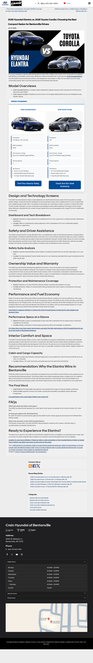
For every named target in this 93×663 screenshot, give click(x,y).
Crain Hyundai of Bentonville (44, 448)
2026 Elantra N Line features (22, 445)
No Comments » (41, 452)
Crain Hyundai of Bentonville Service (42, 505)
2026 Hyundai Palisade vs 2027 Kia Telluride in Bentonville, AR (51, 484)
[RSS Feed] (30, 466)
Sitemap (28, 642)
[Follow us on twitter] (38, 466)
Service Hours (12, 593)
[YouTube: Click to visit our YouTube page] (17, 555)
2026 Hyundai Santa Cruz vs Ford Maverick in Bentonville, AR (51, 477)
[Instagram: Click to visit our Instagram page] (22, 555)
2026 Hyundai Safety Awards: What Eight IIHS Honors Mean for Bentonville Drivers (58, 482)
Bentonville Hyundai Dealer (39, 498)
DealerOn (21, 642)
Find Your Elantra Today (28, 183)
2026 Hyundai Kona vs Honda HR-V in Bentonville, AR (48, 479)
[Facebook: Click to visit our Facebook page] (7, 555)
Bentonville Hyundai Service (39, 500)
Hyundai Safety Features (38, 510)
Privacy (33, 642)
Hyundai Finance (36, 507)
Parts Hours (11, 598)
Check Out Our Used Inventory (65, 185)
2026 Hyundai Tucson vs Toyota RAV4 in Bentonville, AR (49, 487)
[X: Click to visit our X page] (12, 555)
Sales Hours (11, 562)
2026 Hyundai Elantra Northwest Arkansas (46, 445)
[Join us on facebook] (34, 466)
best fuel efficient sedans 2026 (24, 448)
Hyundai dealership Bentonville (65, 448)
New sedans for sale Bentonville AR (36, 450)
